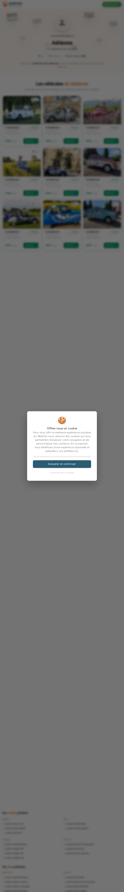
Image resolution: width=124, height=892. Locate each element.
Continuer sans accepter (62, 473)
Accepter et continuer (62, 464)
